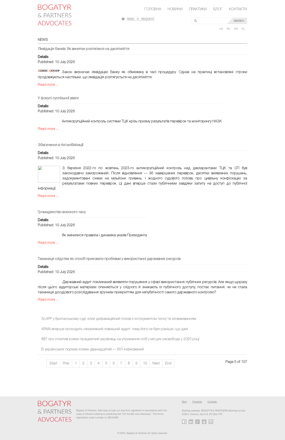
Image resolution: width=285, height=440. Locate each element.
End (168, 363)
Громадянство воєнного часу (62, 212)
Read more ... (48, 84)
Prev (66, 363)
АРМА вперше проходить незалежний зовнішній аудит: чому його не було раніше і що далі (114, 329)
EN (236, 29)
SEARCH (239, 21)
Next (156, 363)
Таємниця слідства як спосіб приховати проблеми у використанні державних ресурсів (109, 259)
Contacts (212, 402)
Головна (153, 9)
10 (145, 363)
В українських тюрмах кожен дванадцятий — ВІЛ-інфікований (92, 349)
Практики (198, 9)
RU (229, 29)
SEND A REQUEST (140, 18)
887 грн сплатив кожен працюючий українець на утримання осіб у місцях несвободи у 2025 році (120, 339)
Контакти (238, 9)
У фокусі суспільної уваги (58, 98)
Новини (175, 9)
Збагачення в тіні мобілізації (60, 145)
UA (221, 29)
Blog (184, 402)
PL (243, 29)
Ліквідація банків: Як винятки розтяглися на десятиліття (83, 49)
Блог (217, 9)
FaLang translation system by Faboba (14, 380)
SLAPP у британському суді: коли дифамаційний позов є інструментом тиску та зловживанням (118, 319)
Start (53, 363)
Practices (197, 402)
